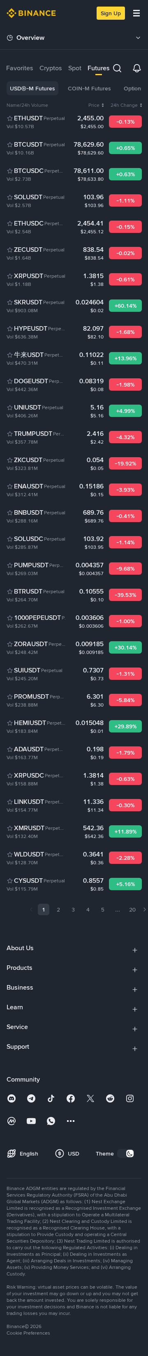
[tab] (19, 68)
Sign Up (111, 13)
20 (132, 909)
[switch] (125, 1153)
